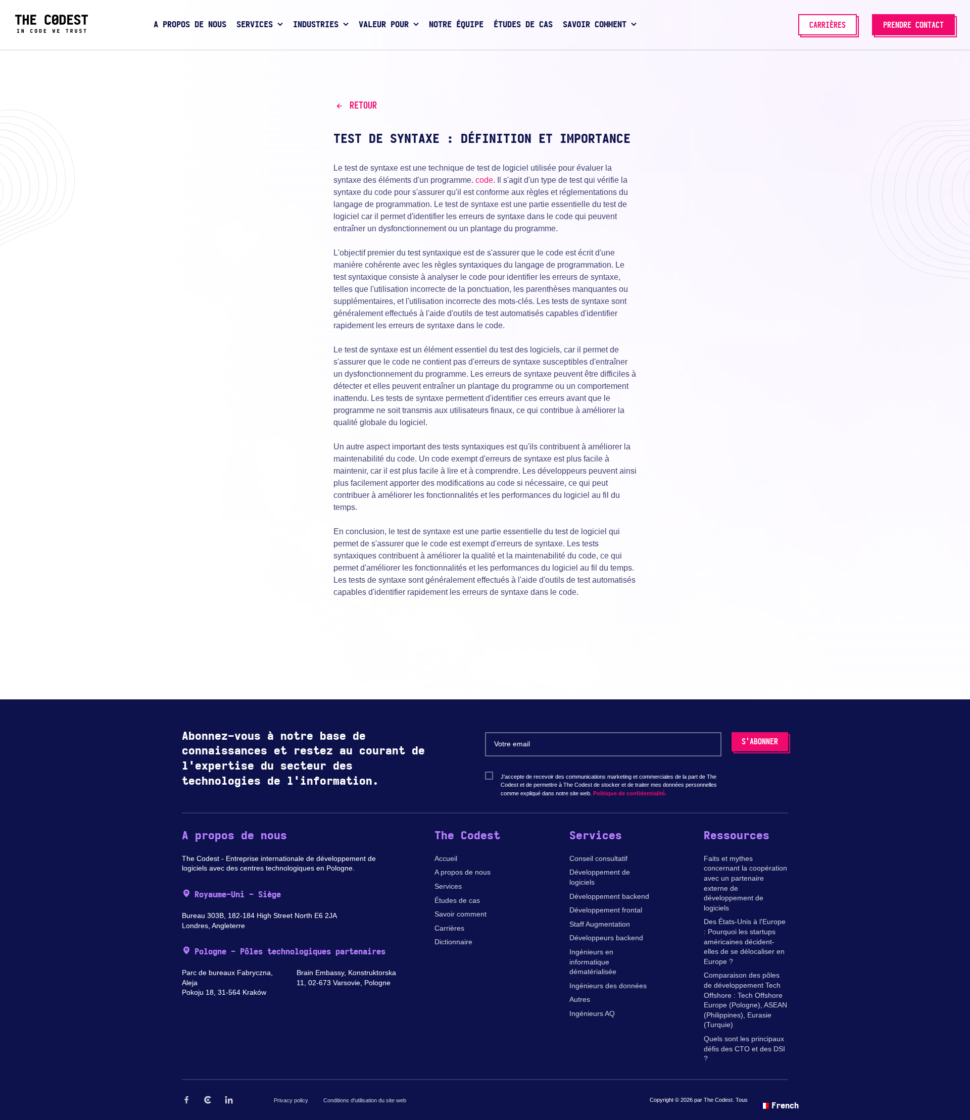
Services (448, 886)
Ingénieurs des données (608, 986)
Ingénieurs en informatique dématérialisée (592, 962)
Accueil (445, 858)
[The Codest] (51, 30)
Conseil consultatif (598, 858)
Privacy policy (291, 1100)
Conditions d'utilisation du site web (364, 1100)
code (484, 180)
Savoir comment (460, 914)
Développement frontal (605, 910)
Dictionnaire (453, 942)
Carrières (449, 928)
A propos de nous (462, 872)
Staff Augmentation (599, 924)
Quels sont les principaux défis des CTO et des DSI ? (744, 1048)
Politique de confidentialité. (629, 793)
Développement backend (609, 896)
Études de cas (457, 900)
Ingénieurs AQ (592, 1013)
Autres (579, 999)
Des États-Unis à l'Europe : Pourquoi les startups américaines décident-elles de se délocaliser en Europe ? (745, 941)
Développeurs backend (606, 938)
